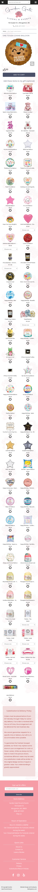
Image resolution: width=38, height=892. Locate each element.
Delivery (19, 863)
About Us (19, 847)
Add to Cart (19, 75)
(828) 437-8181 (20, 26)
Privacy (19, 866)
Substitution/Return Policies (19, 869)
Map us (19, 814)
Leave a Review (19, 852)
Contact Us (19, 849)
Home (4, 31)
